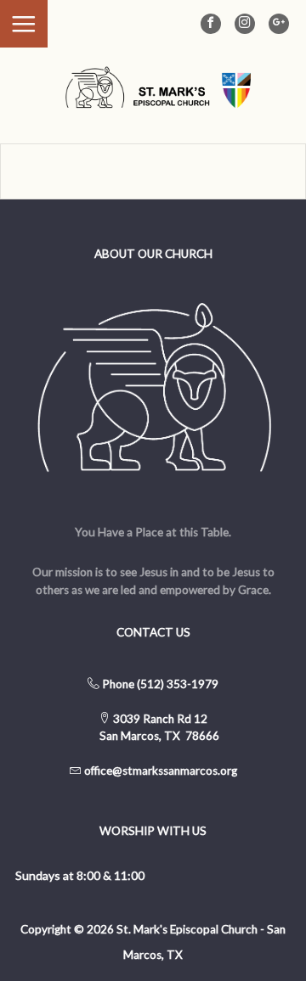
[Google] (279, 24)
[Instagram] (245, 24)
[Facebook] (211, 24)
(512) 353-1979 (177, 684)
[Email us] (83, 770)
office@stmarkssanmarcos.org (160, 770)
